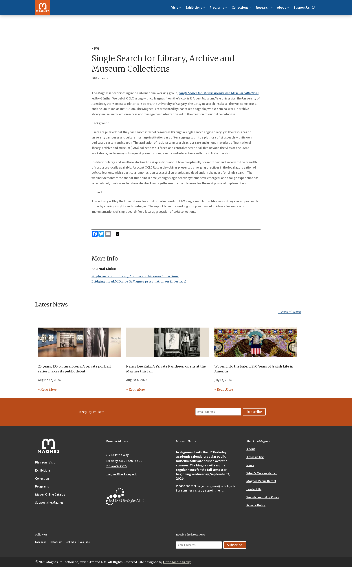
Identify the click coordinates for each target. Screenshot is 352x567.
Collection (42, 478)
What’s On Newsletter (261, 473)
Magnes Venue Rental (261, 481)
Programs (217, 7)
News (250, 465)
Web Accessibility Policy (262, 497)
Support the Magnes (49, 502)
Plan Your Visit (45, 462)
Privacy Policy (255, 505)
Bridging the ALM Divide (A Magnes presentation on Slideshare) (138, 281)
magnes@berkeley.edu (121, 474)
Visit (174, 7)
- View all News (289, 312)
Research (262, 7)
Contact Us (253, 489)
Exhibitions (194, 7)
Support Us (302, 7)
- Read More (47, 389)
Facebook (40, 542)
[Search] (313, 7)
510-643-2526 (116, 466)
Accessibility (255, 457)
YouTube (84, 542)
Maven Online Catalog (50, 494)
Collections (240, 7)
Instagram (56, 542)
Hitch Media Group (177, 562)
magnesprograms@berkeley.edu (216, 486)
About (281, 7)
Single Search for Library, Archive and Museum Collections (218, 93)
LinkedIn (71, 542)
